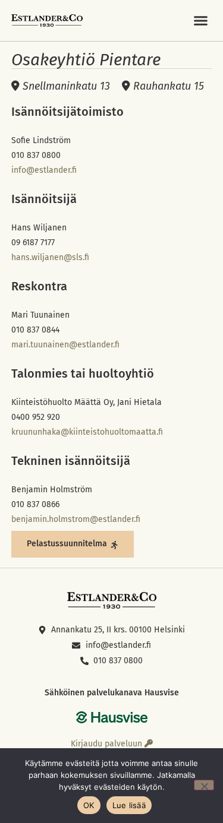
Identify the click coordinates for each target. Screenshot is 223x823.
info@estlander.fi (44, 170)
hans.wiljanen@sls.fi (50, 257)
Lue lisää (129, 805)
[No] (204, 785)
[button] (201, 21)
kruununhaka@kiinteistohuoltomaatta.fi (87, 432)
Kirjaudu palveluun (108, 744)
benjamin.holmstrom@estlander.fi (75, 519)
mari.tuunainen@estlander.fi (65, 345)
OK (89, 805)
